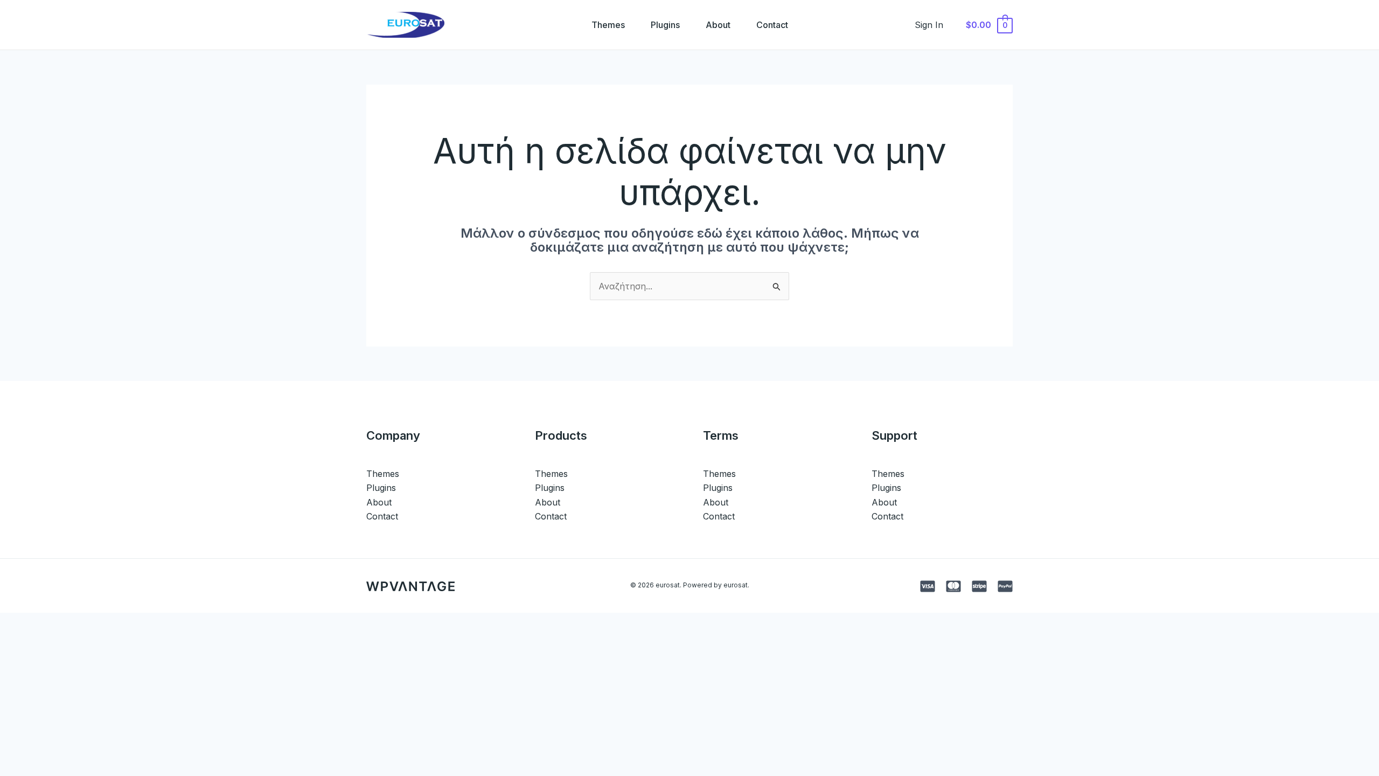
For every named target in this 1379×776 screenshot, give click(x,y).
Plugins (665, 24)
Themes (608, 24)
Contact (772, 24)
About (718, 24)
